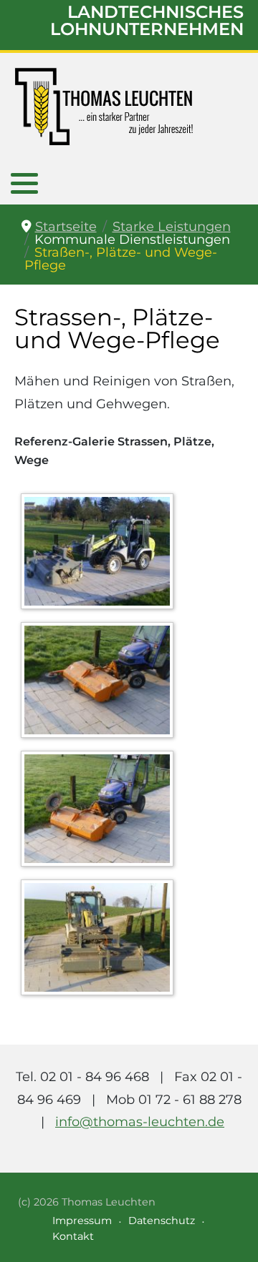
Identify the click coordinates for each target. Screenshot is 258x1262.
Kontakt (73, 1236)
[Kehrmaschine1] (100, 554)
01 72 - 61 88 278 (190, 1100)
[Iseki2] (100, 683)
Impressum (82, 1220)
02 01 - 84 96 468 (94, 1077)
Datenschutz (161, 1220)
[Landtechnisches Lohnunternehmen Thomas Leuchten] (104, 106)
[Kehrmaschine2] (100, 940)
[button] (24, 183)
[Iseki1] (100, 811)
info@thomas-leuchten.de (139, 1122)
